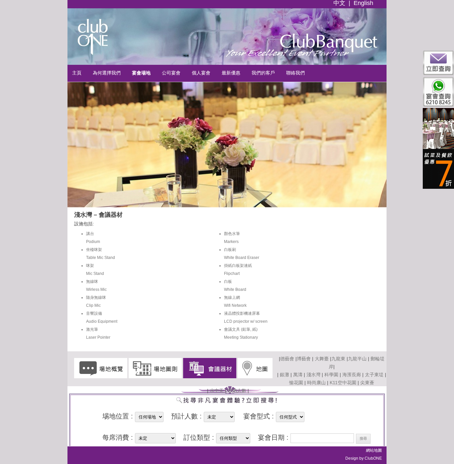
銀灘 (284, 374)
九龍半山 (357, 358)
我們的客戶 (263, 72)
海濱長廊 (351, 374)
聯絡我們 (295, 72)
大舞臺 (321, 358)
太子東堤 (374, 374)
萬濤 (297, 374)
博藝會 (304, 358)
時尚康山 (316, 382)
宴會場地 (141, 72)
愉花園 (296, 382)
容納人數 (237, 390)
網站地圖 (374, 450)
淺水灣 (313, 374)
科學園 (331, 374)
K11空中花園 (343, 382)
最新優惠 (231, 72)
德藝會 (287, 358)
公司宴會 (171, 72)
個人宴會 (201, 72)
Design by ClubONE (363, 458)
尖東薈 (367, 382)
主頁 (76, 72)
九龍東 (338, 358)
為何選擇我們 (107, 72)
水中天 (217, 390)
